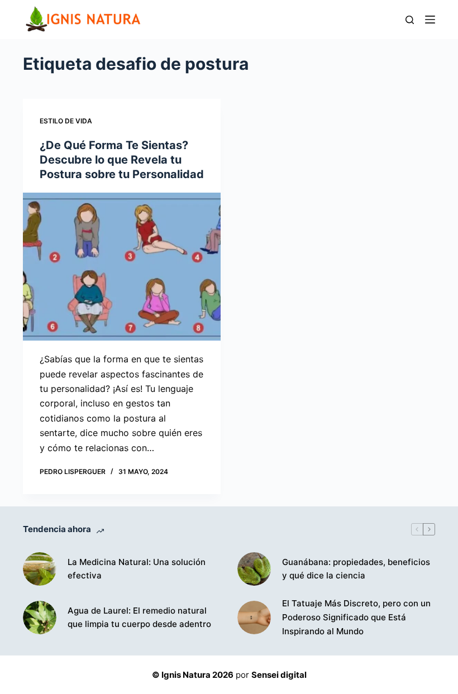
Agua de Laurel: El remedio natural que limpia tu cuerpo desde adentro (139, 617)
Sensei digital (279, 674)
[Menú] (430, 20)
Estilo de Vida (66, 121)
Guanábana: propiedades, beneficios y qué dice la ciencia (356, 569)
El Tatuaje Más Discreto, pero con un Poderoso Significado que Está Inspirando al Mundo (356, 617)
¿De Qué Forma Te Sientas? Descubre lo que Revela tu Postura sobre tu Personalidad (122, 159)
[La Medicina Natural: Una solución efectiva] (39, 569)
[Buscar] (409, 20)
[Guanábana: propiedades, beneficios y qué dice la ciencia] (254, 569)
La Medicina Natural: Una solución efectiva (137, 569)
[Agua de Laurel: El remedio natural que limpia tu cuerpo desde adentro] (39, 617)
